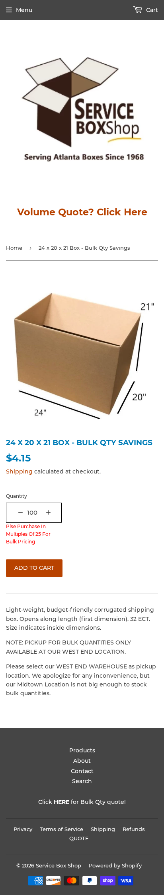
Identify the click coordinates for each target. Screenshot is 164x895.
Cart (151, 10)
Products (82, 750)
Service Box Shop (58, 865)
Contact (82, 771)
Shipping (19, 471)
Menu (24, 10)
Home (14, 248)
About (82, 760)
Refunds (134, 829)
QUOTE (79, 838)
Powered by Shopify (115, 865)
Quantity (16, 496)
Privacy (23, 829)
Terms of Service (61, 829)
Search (82, 781)
